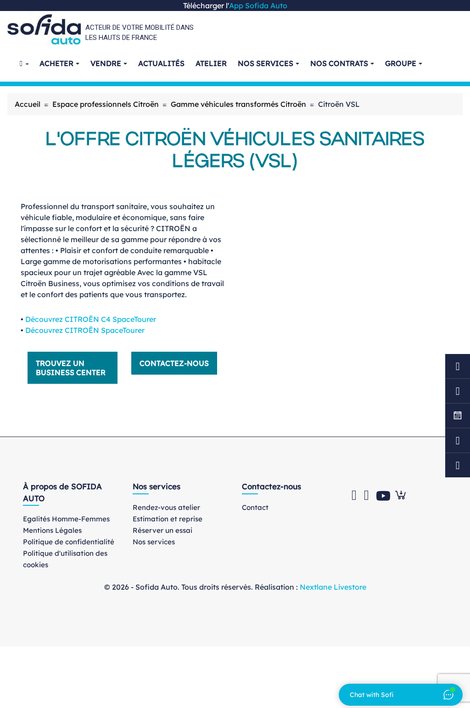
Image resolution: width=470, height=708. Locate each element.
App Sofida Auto (258, 5)
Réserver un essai (162, 530)
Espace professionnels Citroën (105, 104)
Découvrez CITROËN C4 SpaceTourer (90, 319)
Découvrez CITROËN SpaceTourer (85, 330)
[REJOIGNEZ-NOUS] (457, 416)
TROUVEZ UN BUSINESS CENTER (71, 368)
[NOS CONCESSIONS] (457, 465)
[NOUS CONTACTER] (457, 440)
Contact (255, 507)
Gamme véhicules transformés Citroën (238, 104)
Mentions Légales (52, 530)
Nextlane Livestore (332, 587)
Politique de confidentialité (68, 541)
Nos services (154, 541)
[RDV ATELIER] (457, 366)
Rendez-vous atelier (166, 507)
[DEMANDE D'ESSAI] (457, 391)
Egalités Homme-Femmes (66, 518)
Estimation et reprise (167, 518)
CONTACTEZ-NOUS (174, 363)
